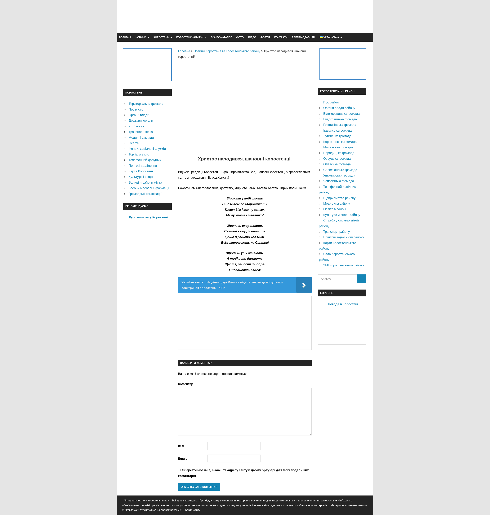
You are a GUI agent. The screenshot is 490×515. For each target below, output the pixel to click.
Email (182, 458)
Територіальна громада (146, 104)
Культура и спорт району (341, 215)
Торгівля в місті (140, 154)
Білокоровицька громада (341, 113)
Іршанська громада (337, 130)
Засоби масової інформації (149, 188)
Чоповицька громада (338, 181)
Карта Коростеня (141, 171)
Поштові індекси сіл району (343, 237)
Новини (141, 37)
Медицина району (336, 203)
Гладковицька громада (340, 119)
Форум (265, 37)
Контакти (280, 37)
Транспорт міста (141, 132)
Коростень (161, 37)
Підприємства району (339, 198)
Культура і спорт (141, 177)
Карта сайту (192, 509)
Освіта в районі (334, 209)
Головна (125, 37)
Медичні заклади (141, 137)
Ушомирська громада (339, 175)
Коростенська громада (340, 142)
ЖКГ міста (136, 126)
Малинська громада (338, 147)
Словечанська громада (340, 170)
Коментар (185, 384)
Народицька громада (338, 153)
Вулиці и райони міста (145, 182)
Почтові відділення (143, 166)
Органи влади (139, 115)
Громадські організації (145, 194)
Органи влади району (339, 108)
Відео (252, 37)
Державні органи (141, 120)
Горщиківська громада (339, 125)
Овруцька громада (337, 158)
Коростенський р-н (189, 37)
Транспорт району (336, 231)
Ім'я (181, 446)
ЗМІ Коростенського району (343, 265)
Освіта (134, 143)
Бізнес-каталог (221, 37)
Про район (331, 102)
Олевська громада (337, 164)
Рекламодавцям (303, 37)
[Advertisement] (297, 16)
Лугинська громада (337, 136)
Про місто (136, 109)
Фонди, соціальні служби (147, 148)
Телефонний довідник (145, 160)
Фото (240, 37)
